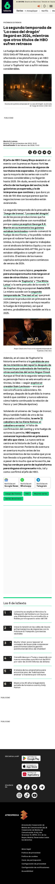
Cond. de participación (31, 860)
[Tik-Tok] (27, 797)
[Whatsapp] (34, 789)
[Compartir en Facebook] (34, 153)
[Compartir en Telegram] (44, 153)
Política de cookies (30, 856)
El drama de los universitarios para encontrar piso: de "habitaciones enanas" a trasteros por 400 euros (30, 672)
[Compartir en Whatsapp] (39, 153)
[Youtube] (35, 797)
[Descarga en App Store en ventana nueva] (30, 768)
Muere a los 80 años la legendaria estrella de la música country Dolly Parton (30, 685)
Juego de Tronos (13, 494)
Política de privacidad (31, 853)
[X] (30, 153)
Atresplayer (32, 11)
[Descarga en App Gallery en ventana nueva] (31, 776)
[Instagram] (19, 797)
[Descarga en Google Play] (31, 760)
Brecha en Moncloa (32, 2)
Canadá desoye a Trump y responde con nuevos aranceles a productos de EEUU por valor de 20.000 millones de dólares (33, 659)
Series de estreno (13, 498)
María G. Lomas (10, 141)
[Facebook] (27, 789)
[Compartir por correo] (49, 153)
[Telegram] (42, 789)
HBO (27, 494)
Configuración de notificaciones (35, 867)
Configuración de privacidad (34, 864)
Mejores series (40, 494)
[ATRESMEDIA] (27, 815)
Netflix (44, 11)
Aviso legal (26, 849)
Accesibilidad (27, 871)
